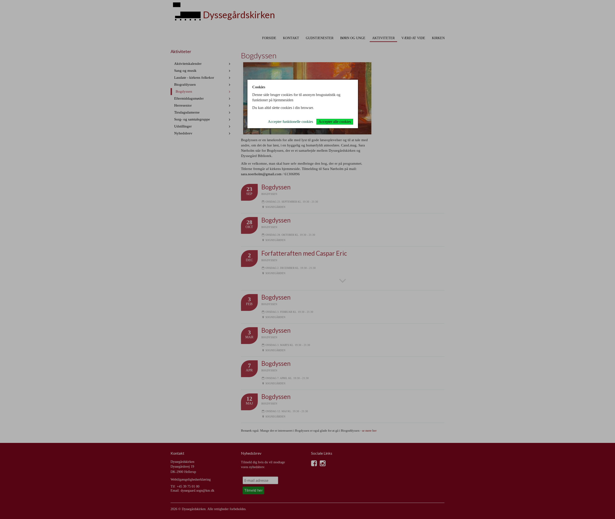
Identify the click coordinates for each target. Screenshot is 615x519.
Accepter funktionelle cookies (290, 122)
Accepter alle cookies (335, 122)
